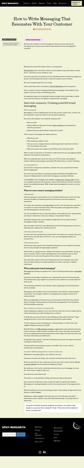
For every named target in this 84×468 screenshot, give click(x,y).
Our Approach (38, 434)
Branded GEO (58, 431)
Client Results (39, 438)
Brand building (28, 70)
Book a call (76, 3)
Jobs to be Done (58, 125)
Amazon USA (69, 180)
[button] (27, 3)
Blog (55, 437)
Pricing (37, 430)
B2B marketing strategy (45, 329)
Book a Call (38, 441)
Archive (56, 434)
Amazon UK (60, 180)
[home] (10, 3)
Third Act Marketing (56, 86)
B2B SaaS (57, 441)
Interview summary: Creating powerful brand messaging (11, 44)
